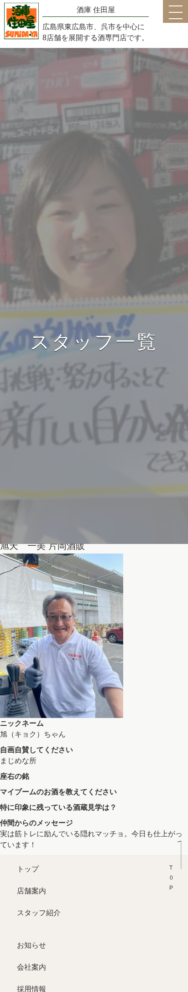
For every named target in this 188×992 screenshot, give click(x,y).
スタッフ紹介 (39, 913)
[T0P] (175, 862)
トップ (28, 869)
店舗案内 (31, 891)
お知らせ (31, 945)
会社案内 (31, 967)
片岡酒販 (66, 546)
